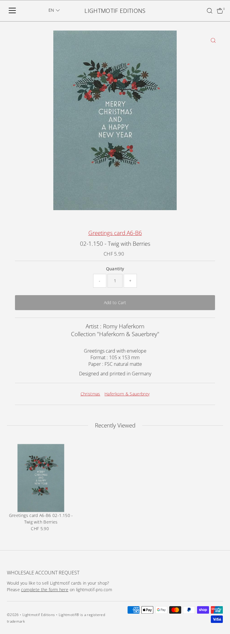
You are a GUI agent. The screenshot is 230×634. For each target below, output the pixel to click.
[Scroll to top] (218, 618)
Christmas (90, 394)
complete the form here (44, 589)
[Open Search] (209, 10)
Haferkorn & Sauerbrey (127, 394)
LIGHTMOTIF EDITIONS (115, 11)
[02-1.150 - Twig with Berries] (41, 478)
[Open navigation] (12, 10)
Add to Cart (115, 302)
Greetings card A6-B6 (115, 233)
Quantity (115, 269)
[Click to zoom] (213, 40)
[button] (54, 10)
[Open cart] (220, 10)
